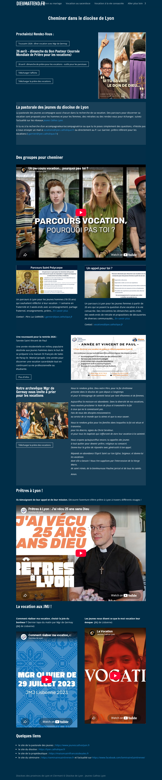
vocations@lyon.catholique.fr (59, 129)
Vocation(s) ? (28, 3)
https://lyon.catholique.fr (52, 749)
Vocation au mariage (50, 3)
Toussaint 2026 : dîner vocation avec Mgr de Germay (42, 43)
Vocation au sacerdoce (78, 3)
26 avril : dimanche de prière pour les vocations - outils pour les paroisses (52, 64)
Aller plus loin (135, 3)
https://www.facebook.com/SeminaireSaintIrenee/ (118, 757)
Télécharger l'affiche (27, 72)
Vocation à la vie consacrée (109, 3)
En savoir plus (60, 310)
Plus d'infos (23, 377)
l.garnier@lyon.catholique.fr (42, 133)
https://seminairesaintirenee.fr (57, 757)
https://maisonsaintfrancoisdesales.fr (69, 753)
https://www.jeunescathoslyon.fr (72, 745)
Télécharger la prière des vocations (34, 81)
